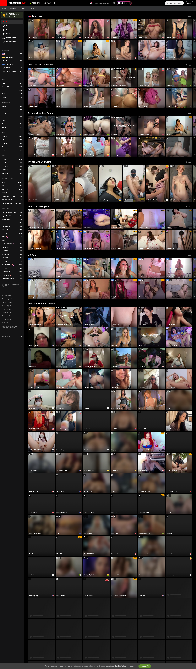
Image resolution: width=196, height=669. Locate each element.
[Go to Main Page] (17, 3)
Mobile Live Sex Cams (39, 161)
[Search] (114, 3)
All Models (5, 323)
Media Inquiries (7, 306)
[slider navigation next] (190, 39)
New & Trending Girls (39, 206)
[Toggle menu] (3, 3)
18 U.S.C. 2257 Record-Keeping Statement (9, 327)
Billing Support (7, 299)
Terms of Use (6, 312)
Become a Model (7, 316)
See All (189, 16)
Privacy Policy (7, 309)
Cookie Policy (120, 666)
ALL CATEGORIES (13, 285)
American (37, 16)
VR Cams (33, 255)
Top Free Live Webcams (40, 64)
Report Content (7, 302)
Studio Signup (7, 319)
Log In (189, 3)
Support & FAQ (7, 295)
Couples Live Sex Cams (40, 113)
